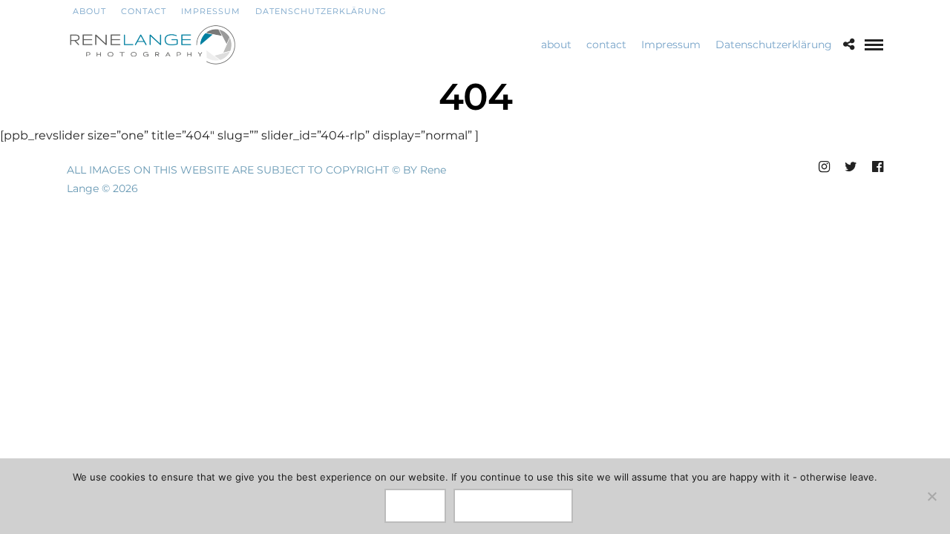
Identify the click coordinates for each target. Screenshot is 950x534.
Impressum (210, 11)
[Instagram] (878, 11)
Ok (415, 506)
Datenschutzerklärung (321, 11)
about (86, 11)
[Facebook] (839, 11)
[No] (931, 496)
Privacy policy (513, 506)
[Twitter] (859, 11)
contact (143, 11)
